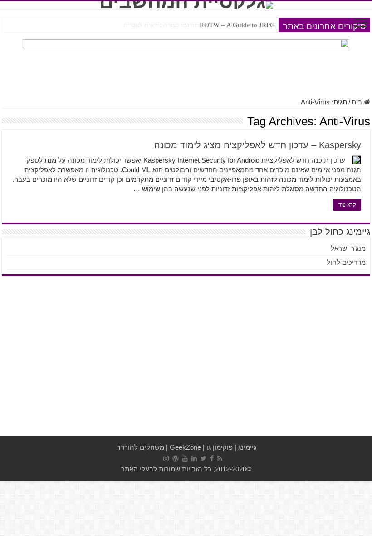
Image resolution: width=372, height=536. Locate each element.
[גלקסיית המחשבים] (186, 5)
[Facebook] (212, 458)
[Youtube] (185, 458)
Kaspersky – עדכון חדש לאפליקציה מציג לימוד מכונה (257, 145)
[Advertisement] (186, 363)
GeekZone (185, 447)
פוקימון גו (219, 447)
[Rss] (219, 458)
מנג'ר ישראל (348, 248)
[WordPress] (175, 458)
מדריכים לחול (346, 262)
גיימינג (247, 447)
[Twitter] (203, 458)
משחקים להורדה (140, 447)
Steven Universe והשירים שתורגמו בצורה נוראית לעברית (199, 25)
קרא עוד (347, 205)
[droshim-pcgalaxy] (186, 63)
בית (358, 102)
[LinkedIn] (194, 458)
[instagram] (166, 458)
